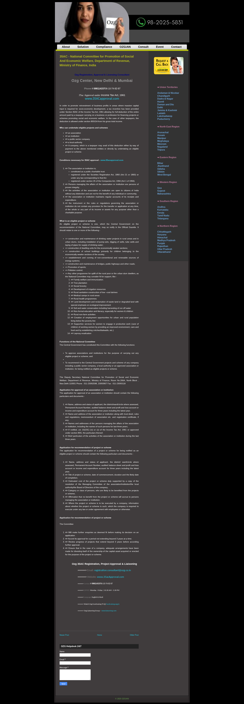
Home (99, 635)
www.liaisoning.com (109, 611)
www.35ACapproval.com (102, 98)
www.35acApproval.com (110, 577)
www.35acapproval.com (112, 160)
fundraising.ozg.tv (112, 604)
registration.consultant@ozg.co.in (112, 570)
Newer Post (64, 635)
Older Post (134, 635)
